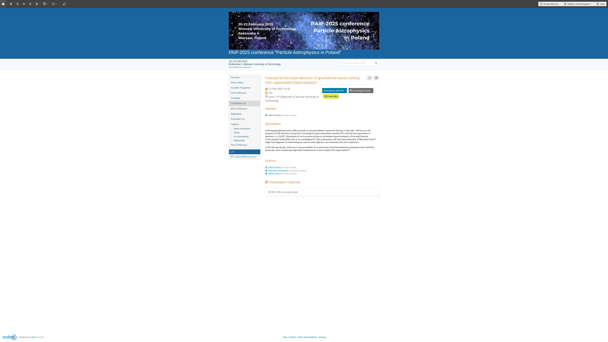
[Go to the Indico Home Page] (3, 4)
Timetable (235, 98)
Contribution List (238, 103)
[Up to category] (24, 4)
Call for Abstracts (239, 93)
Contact (292, 337)
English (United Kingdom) (579, 4)
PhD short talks (331, 96)
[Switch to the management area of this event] (64, 4)
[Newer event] (30, 4)
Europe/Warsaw (551, 4)
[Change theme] (54, 4)
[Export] (45, 4)
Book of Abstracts (239, 109)
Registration (236, 114)
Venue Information (242, 128)
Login (602, 4)
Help (285, 337)
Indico (33, 337)
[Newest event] (36, 4)
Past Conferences (239, 145)
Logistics (235, 124)
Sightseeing (239, 140)
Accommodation (241, 136)
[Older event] (17, 4)
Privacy (322, 337)
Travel (236, 132)
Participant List (238, 119)
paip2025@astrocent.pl (245, 156)
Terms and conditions (307, 337)
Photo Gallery (237, 82)
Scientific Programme (241, 88)
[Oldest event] (11, 4)
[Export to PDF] (369, 78)
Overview (235, 77)
